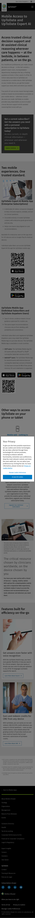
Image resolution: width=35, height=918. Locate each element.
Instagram (9, 887)
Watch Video (8, 538)
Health (3, 827)
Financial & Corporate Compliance (12, 839)
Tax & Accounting (7, 831)
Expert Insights (6, 848)
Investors (4, 856)
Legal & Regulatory (7, 842)
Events (3, 818)
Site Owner (5, 860)
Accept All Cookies (17, 477)
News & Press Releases (9, 814)
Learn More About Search (12, 676)
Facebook (2, 887)
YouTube (21, 887)
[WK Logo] (8, 894)
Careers (4, 852)
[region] (17, 459)
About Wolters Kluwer (8, 799)
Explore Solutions (11, 148)
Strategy (4, 803)
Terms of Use (5, 905)
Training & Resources (8, 873)
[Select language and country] (31, 1)
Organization (5, 806)
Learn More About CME (11, 743)
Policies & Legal (6, 877)
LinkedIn (15, 887)
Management (5, 810)
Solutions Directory (7, 824)
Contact (4, 869)
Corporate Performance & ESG (11, 835)
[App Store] (18, 273)
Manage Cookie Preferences (17, 472)
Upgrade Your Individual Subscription (16, 506)
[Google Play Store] (18, 297)
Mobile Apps (10, 790)
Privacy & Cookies (19, 905)
